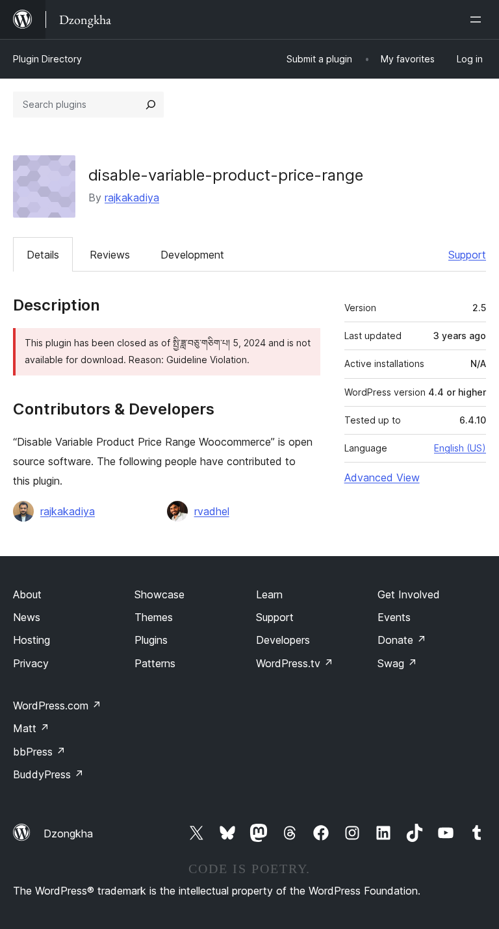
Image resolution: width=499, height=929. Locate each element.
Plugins (151, 639)
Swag (397, 663)
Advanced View (382, 477)
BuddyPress (48, 774)
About (27, 594)
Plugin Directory (47, 58)
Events (394, 617)
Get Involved (408, 594)
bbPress (39, 751)
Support (467, 254)
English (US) (460, 447)
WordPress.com (57, 705)
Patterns (154, 663)
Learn (269, 594)
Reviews (110, 254)
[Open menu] (478, 19)
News (26, 617)
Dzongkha (68, 833)
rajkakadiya (132, 197)
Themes (153, 617)
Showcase (159, 594)
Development (192, 254)
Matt (31, 728)
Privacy (31, 663)
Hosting (31, 639)
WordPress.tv (294, 663)
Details (43, 254)
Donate (401, 639)
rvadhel (211, 511)
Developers (283, 639)
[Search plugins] (151, 105)
